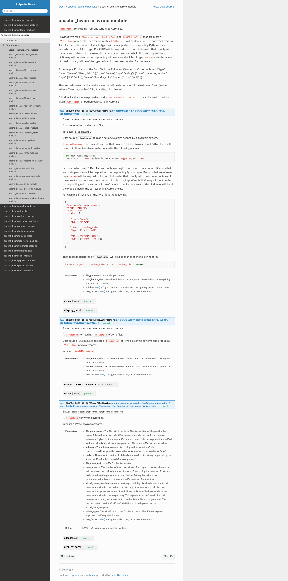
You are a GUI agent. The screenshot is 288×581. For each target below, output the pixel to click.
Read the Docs (119, 575)
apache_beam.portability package (21, 221)
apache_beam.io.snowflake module (21, 170)
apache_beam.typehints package (20, 246)
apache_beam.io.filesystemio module (22, 92)
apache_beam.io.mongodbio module (21, 142)
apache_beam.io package (16, 35)
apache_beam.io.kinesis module (23, 128)
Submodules (12, 45)
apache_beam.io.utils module (22, 194)
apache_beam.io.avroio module (23, 50)
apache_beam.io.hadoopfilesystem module (25, 107)
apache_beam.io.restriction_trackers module (26, 162)
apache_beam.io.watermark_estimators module (27, 200)
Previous (68, 556)
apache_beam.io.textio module (23, 184)
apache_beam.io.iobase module (23, 114)
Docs (62, 6)
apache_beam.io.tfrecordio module (25, 189)
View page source (163, 6)
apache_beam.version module (19, 270)
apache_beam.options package (19, 216)
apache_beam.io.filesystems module (22, 99)
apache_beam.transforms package (21, 241)
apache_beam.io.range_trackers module (23, 154)
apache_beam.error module (18, 256)
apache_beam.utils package (18, 251)
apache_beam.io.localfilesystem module (23, 134)
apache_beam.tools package (18, 236)
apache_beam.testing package (19, 231)
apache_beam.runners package (19, 226)
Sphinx (75, 575)
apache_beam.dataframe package (21, 25)
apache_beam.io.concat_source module (23, 56)
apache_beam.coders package (19, 20)
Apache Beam (26, 4)
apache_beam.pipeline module (19, 260)
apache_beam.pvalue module (18, 265)
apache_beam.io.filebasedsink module (22, 64)
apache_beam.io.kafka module (22, 123)
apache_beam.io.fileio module (22, 78)
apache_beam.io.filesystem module (21, 84)
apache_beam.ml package (17, 211)
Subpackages (12, 40)
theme (92, 575)
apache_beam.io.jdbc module (22, 118)
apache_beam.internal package (19, 30)
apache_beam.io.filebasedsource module (24, 71)
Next (167, 556)
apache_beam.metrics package (19, 206)
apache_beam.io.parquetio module (24, 148)
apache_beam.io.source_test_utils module (24, 178)
